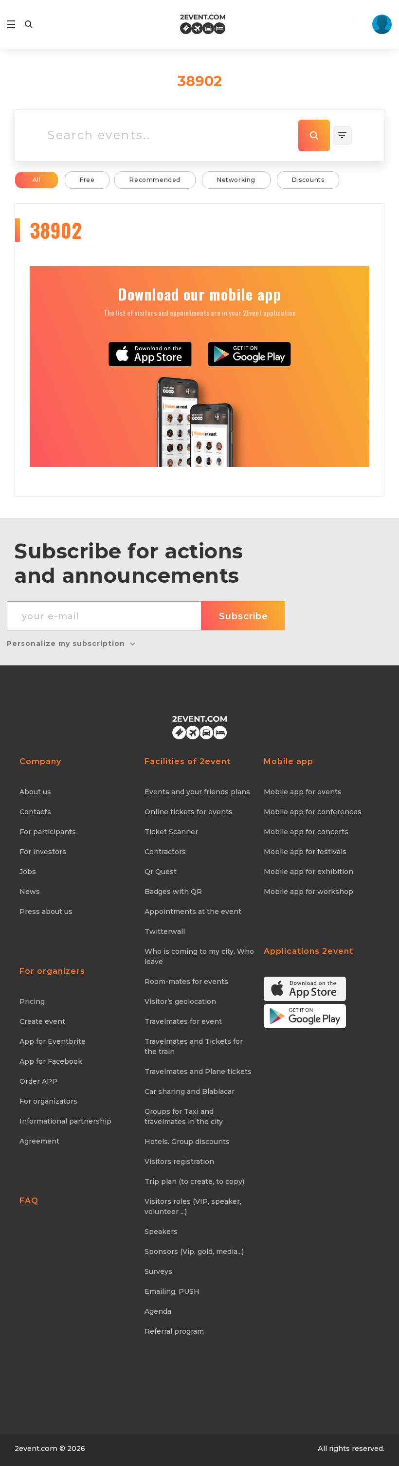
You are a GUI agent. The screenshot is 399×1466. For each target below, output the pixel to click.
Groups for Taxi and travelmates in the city (184, 1116)
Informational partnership (65, 1121)
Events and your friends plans (197, 791)
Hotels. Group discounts (187, 1141)
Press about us (46, 911)
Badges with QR (173, 891)
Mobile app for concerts (306, 831)
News (29, 891)
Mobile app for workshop (308, 891)
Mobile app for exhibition (308, 871)
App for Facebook (50, 1061)
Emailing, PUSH (172, 1291)
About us (35, 791)
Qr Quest (161, 871)
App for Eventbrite (52, 1041)
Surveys (158, 1271)
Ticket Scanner (171, 831)
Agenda (158, 1311)
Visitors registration (179, 1161)
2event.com (36, 1448)
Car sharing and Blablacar (190, 1091)
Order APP (38, 1081)
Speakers (161, 1231)
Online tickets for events (189, 811)
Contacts (35, 811)
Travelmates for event (183, 1021)
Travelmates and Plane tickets (198, 1071)
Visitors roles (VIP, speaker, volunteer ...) (193, 1206)
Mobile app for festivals (305, 851)
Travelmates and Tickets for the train (194, 1046)
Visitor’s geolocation (180, 1001)
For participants (47, 831)
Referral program (174, 1331)
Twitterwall (165, 931)
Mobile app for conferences (313, 811)
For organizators (48, 1101)
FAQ (28, 1200)
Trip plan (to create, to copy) (194, 1181)
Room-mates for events (186, 981)
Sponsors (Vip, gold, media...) (194, 1251)
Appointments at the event (193, 911)
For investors (42, 851)
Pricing (32, 1001)
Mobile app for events (303, 791)
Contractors (165, 851)
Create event (42, 1021)
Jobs (27, 871)
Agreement (39, 1141)
